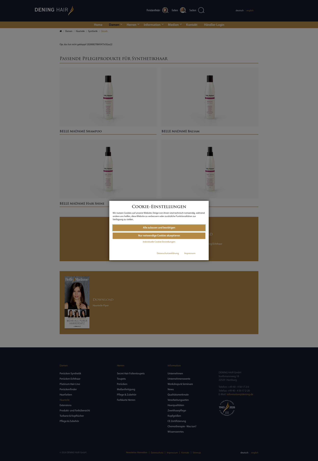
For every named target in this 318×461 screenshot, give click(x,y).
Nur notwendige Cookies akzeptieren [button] (159, 235)
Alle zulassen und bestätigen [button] (159, 227)
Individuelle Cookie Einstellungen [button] (159, 242)
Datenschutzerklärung (168, 253)
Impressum (189, 253)
